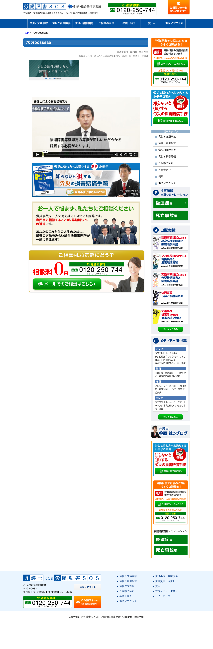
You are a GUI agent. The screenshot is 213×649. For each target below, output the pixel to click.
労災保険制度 (126, 586)
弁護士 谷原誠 (140, 56)
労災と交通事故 (167, 136)
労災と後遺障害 (167, 143)
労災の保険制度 (167, 149)
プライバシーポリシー (167, 591)
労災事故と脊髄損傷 (166, 576)
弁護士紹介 (164, 169)
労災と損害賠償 (167, 156)
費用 (160, 176)
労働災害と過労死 (165, 581)
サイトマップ (162, 596)
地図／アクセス (167, 183)
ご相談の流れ (165, 163)
